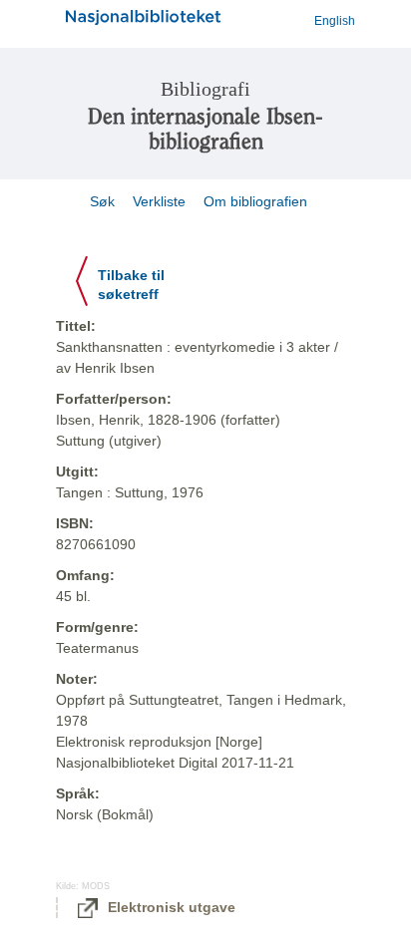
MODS (96, 886)
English (334, 21)
